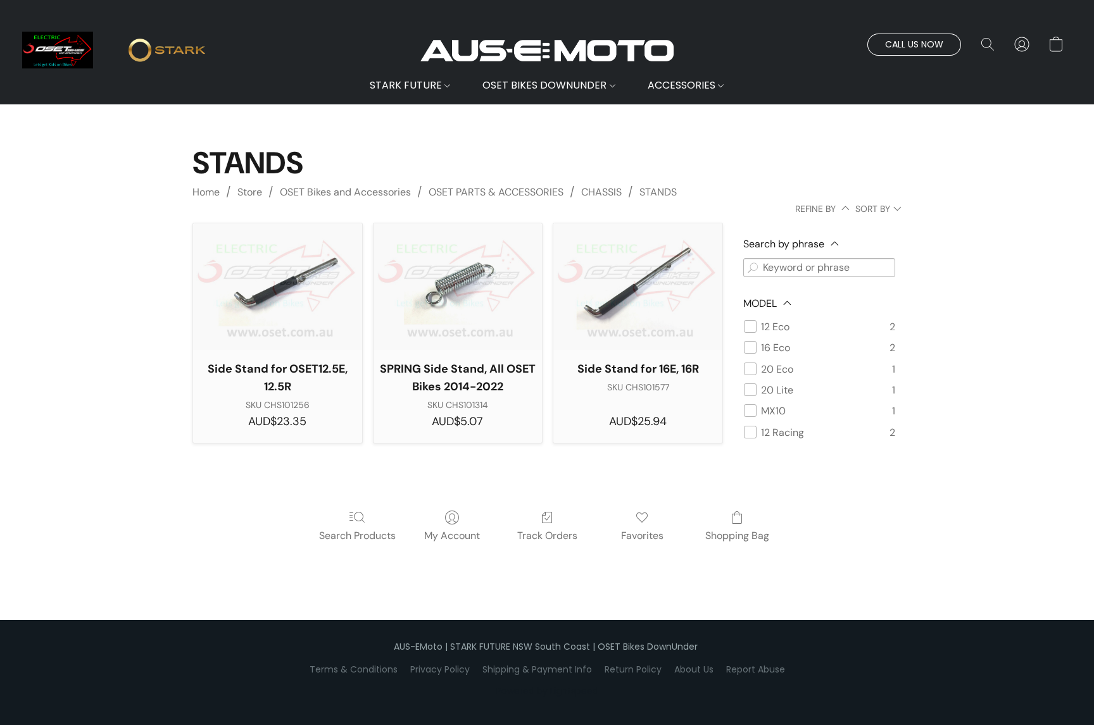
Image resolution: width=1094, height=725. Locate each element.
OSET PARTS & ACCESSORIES (496, 192)
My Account (452, 535)
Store (249, 192)
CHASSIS (601, 192)
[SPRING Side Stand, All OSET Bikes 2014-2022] (458, 286)
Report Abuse (755, 669)
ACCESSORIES (683, 85)
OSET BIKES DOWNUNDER (545, 85)
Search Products (357, 535)
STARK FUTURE (407, 85)
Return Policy (633, 669)
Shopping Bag (737, 535)
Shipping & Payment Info (537, 669)
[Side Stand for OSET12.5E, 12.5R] (277, 286)
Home (206, 192)
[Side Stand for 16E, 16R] (637, 286)
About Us (694, 669)
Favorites (642, 535)
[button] (547, 51)
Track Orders (547, 535)
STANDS (658, 192)
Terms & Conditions (354, 669)
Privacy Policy (440, 669)
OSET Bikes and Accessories (345, 192)
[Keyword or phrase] (752, 267)
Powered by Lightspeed (547, 691)
